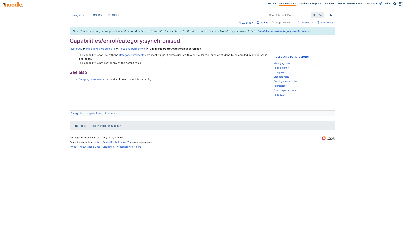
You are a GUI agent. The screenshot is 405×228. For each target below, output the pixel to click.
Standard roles (281, 76)
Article (264, 22)
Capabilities (94, 113)
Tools (82, 125)
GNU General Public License (111, 142)
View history (327, 22)
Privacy (73, 146)
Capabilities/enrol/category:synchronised (283, 31)
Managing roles (282, 63)
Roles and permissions (132, 48)
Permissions (280, 85)
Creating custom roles (285, 81)
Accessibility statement (129, 146)
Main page (76, 48)
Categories (77, 113)
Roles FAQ (279, 94)
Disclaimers (108, 146)
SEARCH (113, 15)
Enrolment (111, 113)
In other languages (108, 125)
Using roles (280, 72)
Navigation (78, 15)
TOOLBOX (97, 15)
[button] (401, 4)
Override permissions (285, 90)
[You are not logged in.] (331, 15)
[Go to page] (314, 15)
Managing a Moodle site (100, 48)
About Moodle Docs (90, 146)
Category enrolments (131, 55)
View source (307, 22)
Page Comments (284, 22)
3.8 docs (245, 22)
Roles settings (281, 67)
